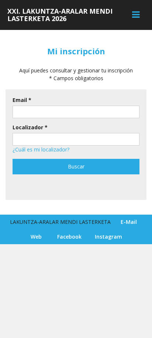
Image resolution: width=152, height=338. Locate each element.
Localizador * (30, 127)
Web (36, 236)
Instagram (108, 236)
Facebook (69, 236)
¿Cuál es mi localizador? (41, 149)
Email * (22, 99)
